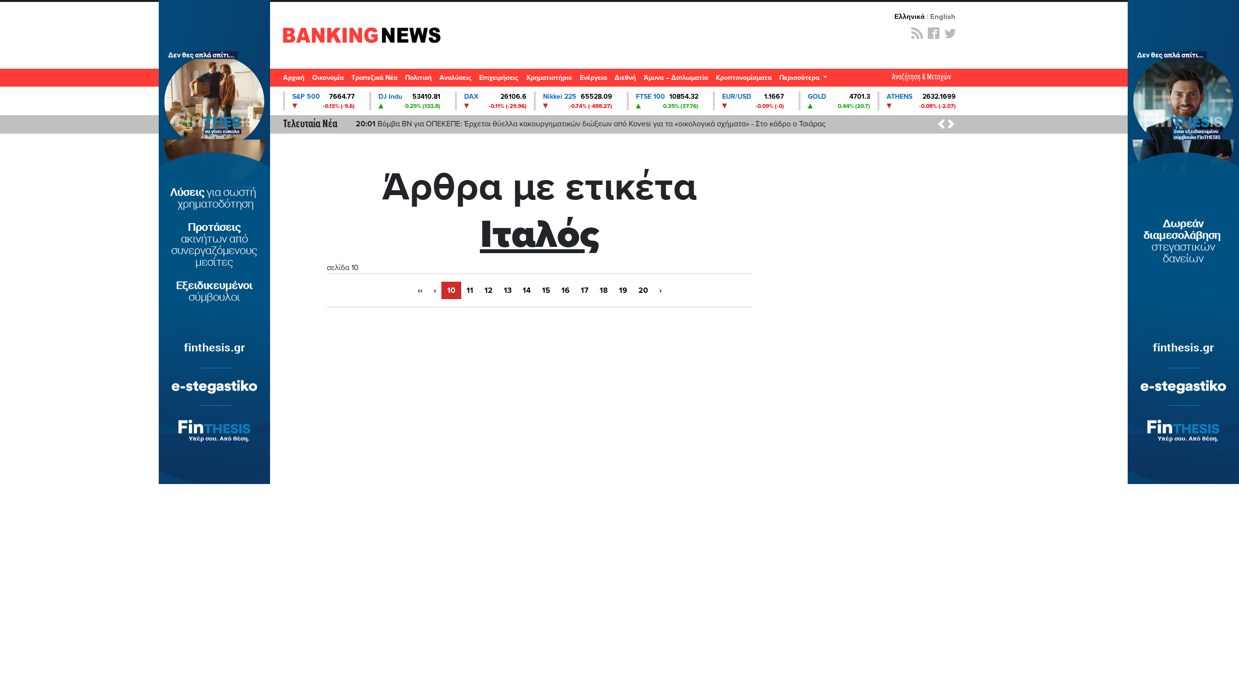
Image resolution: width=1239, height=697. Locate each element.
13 (508, 290)
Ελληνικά (909, 16)
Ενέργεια (593, 78)
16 (565, 290)
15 (546, 290)
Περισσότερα (800, 78)
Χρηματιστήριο (549, 78)
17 (585, 290)
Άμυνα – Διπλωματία (676, 78)
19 (623, 290)
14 (527, 290)
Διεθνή (625, 78)
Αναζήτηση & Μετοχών (921, 77)
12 (488, 290)
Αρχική (293, 78)
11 (470, 290)
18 (604, 290)
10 (451, 290)
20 (643, 290)
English (942, 16)
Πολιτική (418, 78)
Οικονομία (328, 78)
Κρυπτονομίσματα (743, 78)
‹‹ (420, 290)
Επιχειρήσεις (498, 78)
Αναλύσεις (455, 78)
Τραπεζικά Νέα (374, 78)
